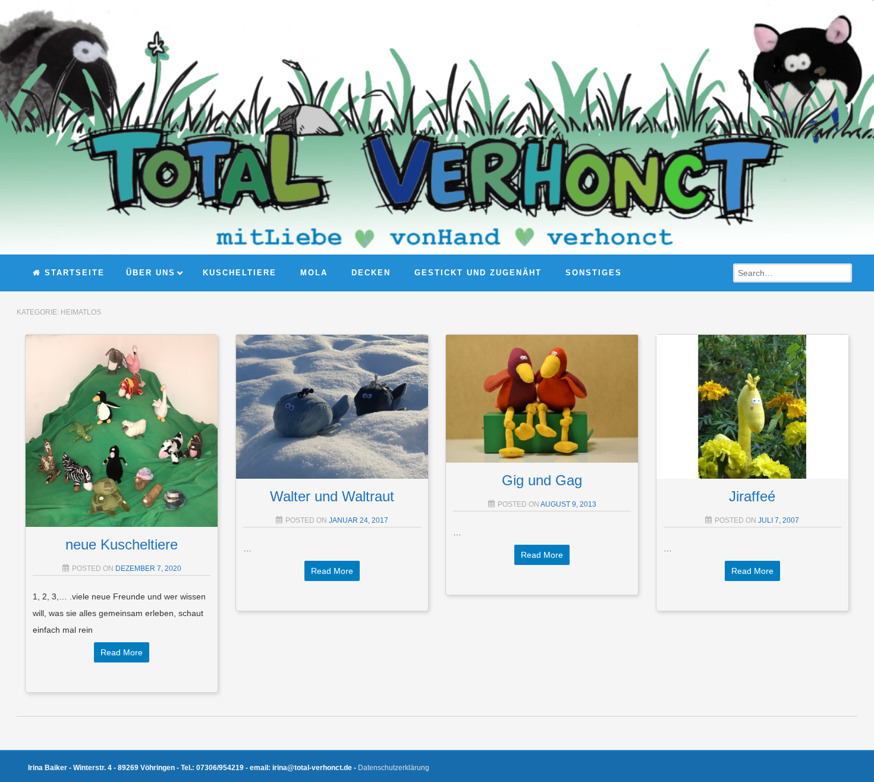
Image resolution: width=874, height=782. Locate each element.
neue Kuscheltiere (121, 544)
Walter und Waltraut (332, 496)
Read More (121, 652)
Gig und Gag (542, 480)
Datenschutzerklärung (393, 768)
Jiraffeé (752, 496)
